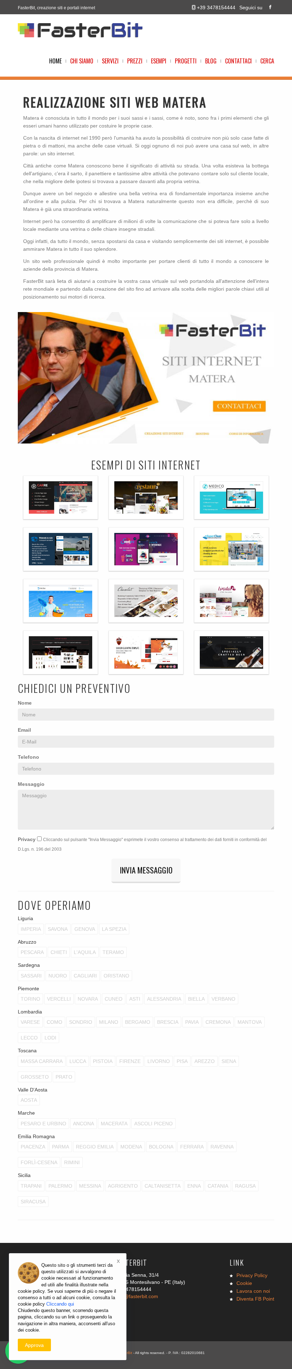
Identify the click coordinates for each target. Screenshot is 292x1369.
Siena (228, 1061)
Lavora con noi (253, 1291)
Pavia (192, 1022)
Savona (58, 929)
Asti (134, 999)
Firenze (130, 1061)
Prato (64, 1077)
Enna (194, 1186)
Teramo (113, 952)
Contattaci (238, 61)
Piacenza (33, 1147)
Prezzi (134, 61)
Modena (131, 1147)
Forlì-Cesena (39, 1162)
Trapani (31, 1186)
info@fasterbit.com (137, 1296)
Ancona (83, 1123)
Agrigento (123, 1186)
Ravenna (222, 1147)
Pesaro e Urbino (43, 1123)
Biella (196, 999)
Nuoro (57, 976)
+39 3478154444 (216, 7)
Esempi (158, 61)
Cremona (218, 1022)
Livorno (158, 1061)
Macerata (114, 1123)
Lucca (77, 1061)
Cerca (267, 61)
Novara (88, 999)
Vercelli (59, 999)
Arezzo (204, 1061)
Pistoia (103, 1061)
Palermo (60, 1186)
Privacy (27, 839)
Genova (84, 929)
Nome (25, 703)
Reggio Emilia (95, 1147)
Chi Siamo (81, 61)
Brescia (167, 1022)
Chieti (59, 952)
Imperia (31, 929)
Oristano (116, 976)
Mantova (250, 1022)
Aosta (29, 1100)
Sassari (31, 976)
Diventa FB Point (255, 1299)
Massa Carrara (42, 1061)
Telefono (28, 757)
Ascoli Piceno (153, 1123)
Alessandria (164, 999)
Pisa (182, 1061)
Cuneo (113, 999)
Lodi (50, 1038)
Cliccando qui (60, 1304)
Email (24, 730)
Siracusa (33, 1201)
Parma (60, 1147)
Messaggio (31, 784)
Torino (30, 999)
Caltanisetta (163, 1186)
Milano (108, 1022)
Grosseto (35, 1077)
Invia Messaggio (146, 870)
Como (54, 1022)
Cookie (244, 1283)
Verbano (223, 999)
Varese (30, 1022)
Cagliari (85, 976)
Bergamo (137, 1022)
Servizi (110, 61)
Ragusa (245, 1186)
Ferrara (192, 1147)
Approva (34, 1345)
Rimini (72, 1162)
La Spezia (114, 929)
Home (55, 61)
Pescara (32, 952)
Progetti (186, 61)
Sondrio (80, 1022)
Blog (211, 61)
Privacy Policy (251, 1275)
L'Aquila (85, 952)
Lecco (29, 1038)
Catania (218, 1186)
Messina (90, 1186)
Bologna (161, 1147)
